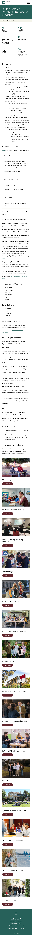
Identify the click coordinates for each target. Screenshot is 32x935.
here (3, 258)
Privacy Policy (11, 928)
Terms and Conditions (19, 928)
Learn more (7, 483)
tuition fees (25, 421)
